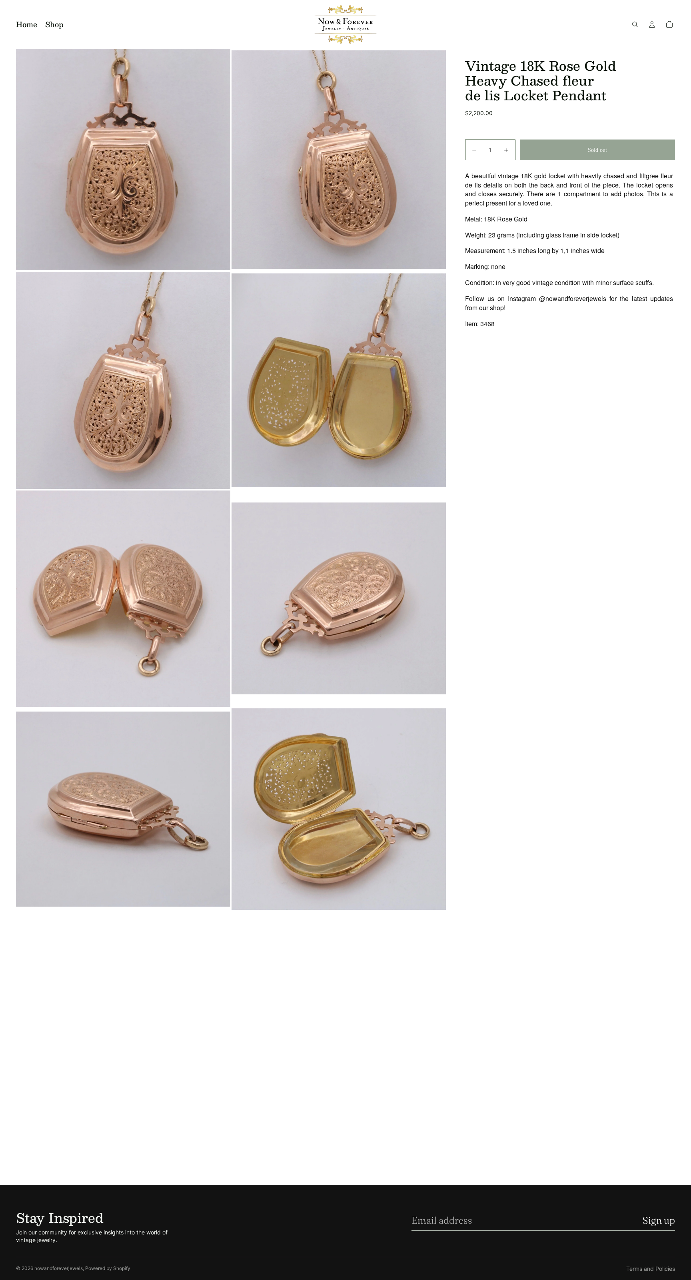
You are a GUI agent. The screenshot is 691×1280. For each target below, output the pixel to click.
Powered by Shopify (107, 1268)
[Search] (635, 24)
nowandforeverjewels (58, 1268)
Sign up (659, 1220)
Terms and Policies (650, 1268)
